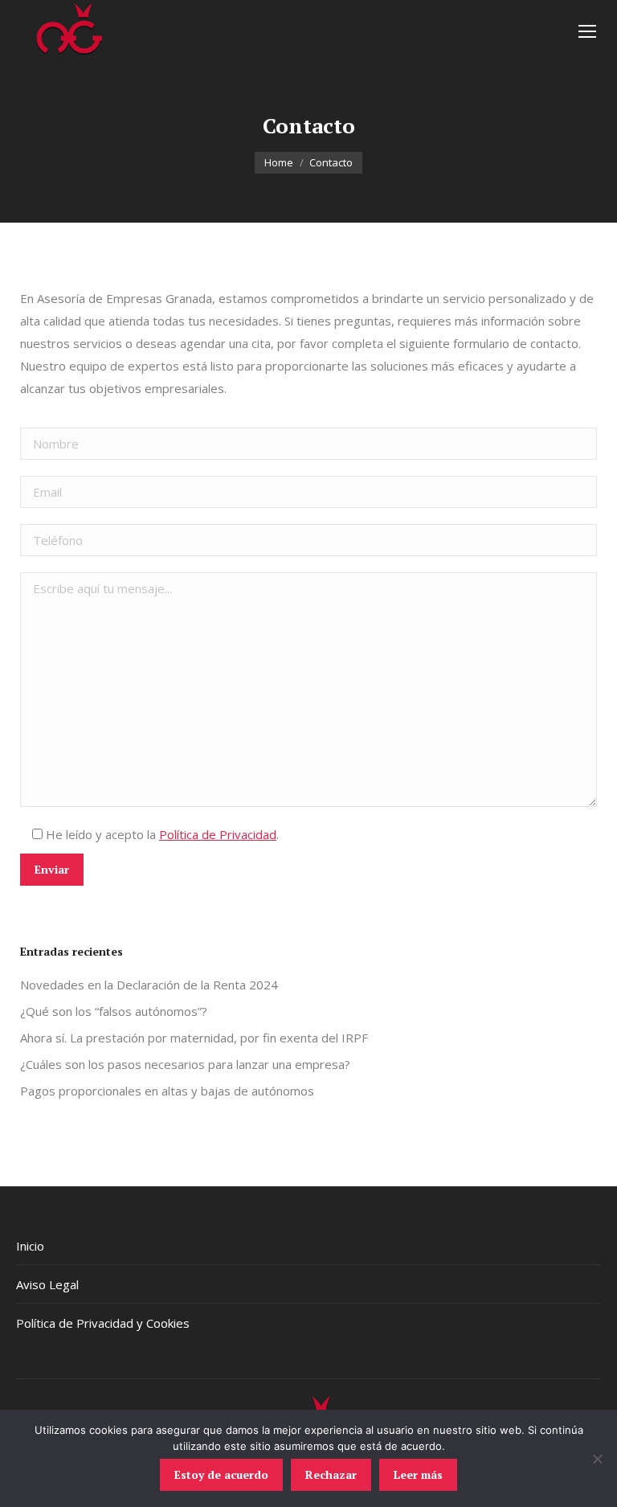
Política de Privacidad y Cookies (103, 1323)
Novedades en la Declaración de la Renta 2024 (149, 985)
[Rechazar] (597, 1459)
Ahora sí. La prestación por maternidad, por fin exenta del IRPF (194, 1038)
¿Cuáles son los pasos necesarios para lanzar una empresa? (185, 1064)
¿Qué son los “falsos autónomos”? (113, 1011)
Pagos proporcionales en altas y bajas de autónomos (167, 1091)
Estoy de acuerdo (221, 1474)
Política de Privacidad (217, 834)
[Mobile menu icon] (587, 31)
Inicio (30, 1246)
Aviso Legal (47, 1284)
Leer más (418, 1474)
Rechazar (331, 1474)
